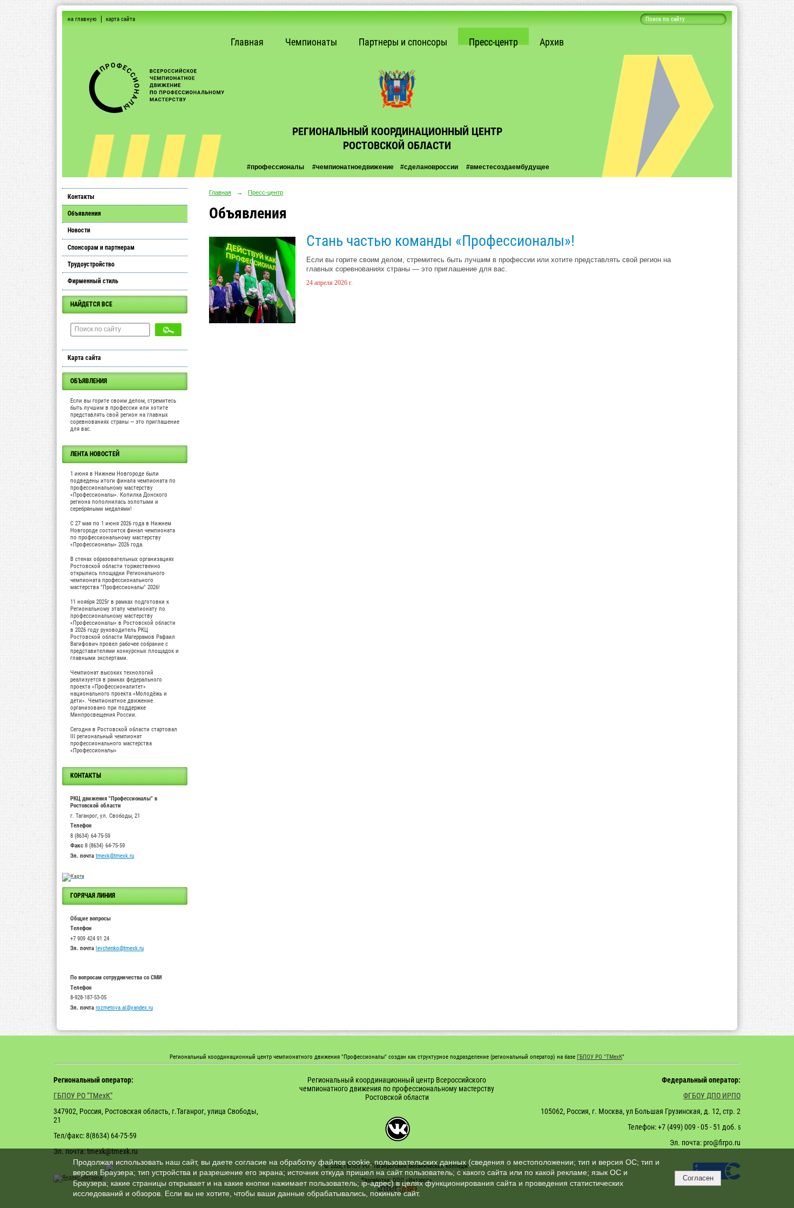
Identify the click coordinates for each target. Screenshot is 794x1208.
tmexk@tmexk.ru (115, 855)
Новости (79, 230)
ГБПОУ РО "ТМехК (599, 1056)
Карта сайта (84, 358)
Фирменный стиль (93, 281)
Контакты (81, 197)
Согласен (698, 1178)
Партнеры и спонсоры (403, 42)
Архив (552, 42)
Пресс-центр (493, 42)
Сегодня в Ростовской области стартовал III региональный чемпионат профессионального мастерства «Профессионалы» (123, 740)
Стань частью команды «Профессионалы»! (440, 241)
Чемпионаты (311, 42)
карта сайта (120, 19)
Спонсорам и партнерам (101, 247)
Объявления (84, 213)
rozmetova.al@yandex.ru (124, 1007)
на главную (82, 19)
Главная (247, 42)
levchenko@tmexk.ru (120, 948)
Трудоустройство (91, 264)
